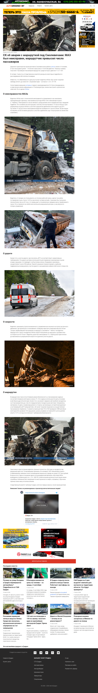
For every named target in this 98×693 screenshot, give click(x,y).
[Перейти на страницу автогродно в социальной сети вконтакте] (46, 652)
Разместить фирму (71, 668)
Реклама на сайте (70, 665)
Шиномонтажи (38, 672)
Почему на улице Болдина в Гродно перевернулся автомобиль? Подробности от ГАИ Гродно (13, 585)
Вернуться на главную (39, 561)
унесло (53, 66)
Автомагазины (39, 665)
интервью (29, 85)
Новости (31, 6)
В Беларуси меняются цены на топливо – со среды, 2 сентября (35, 582)
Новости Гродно (8, 658)
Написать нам (69, 661)
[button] (90, 5)
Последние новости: (10, 566)
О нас (67, 658)
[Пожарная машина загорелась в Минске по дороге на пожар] (84, 609)
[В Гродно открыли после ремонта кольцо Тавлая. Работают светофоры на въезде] (60, 573)
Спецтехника (38, 679)
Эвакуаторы (38, 675)
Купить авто (49, 6)
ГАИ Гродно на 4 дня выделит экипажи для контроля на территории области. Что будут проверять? (83, 585)
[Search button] (90, 6)
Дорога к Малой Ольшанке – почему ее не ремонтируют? (60, 618)
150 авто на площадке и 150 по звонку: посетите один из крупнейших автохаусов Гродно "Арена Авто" (37, 621)
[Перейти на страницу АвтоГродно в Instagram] (35, 652)
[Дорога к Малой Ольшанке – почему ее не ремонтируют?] (60, 609)
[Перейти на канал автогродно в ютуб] (58, 652)
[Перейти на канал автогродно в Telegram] (41, 652)
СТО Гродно (37, 661)
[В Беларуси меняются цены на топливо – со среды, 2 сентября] (37, 573)
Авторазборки (38, 668)
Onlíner (27, 89)
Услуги (39, 6)
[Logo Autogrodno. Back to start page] (15, 6)
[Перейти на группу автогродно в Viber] (52, 652)
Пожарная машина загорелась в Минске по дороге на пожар (83, 618)
